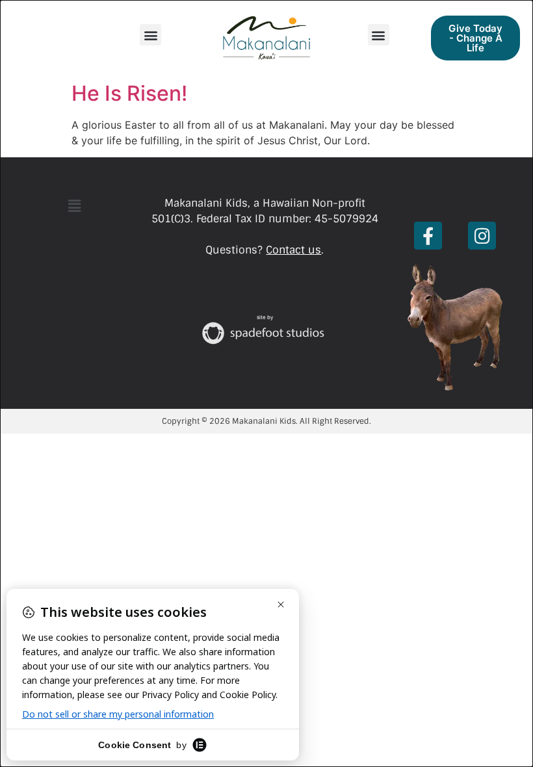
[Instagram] (482, 236)
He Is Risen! (129, 93)
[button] (150, 35)
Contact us (293, 250)
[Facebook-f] (428, 236)
